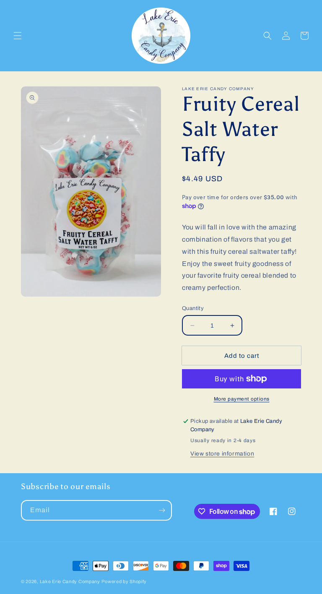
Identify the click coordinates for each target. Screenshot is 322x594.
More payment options (242, 399)
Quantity (193, 308)
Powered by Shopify (124, 581)
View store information (222, 454)
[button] (17, 35)
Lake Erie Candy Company (70, 581)
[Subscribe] (162, 510)
